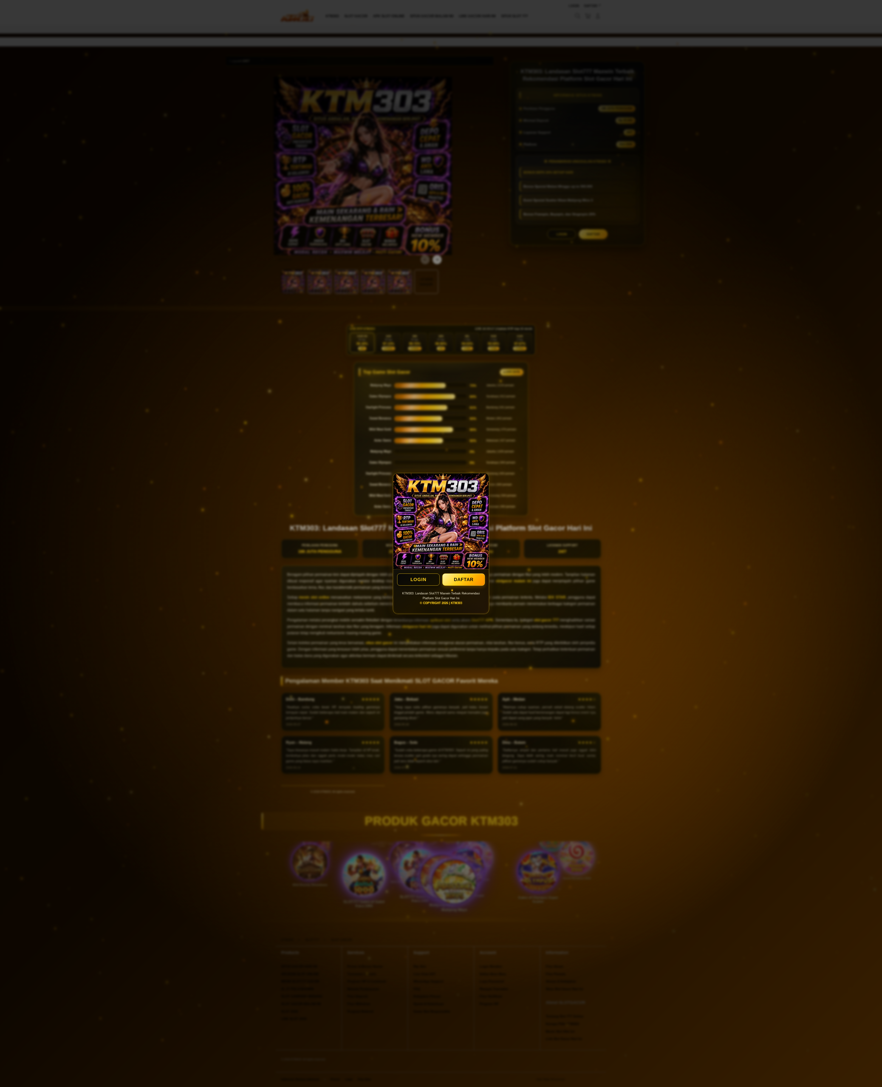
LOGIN (418, 579)
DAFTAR (463, 579)
